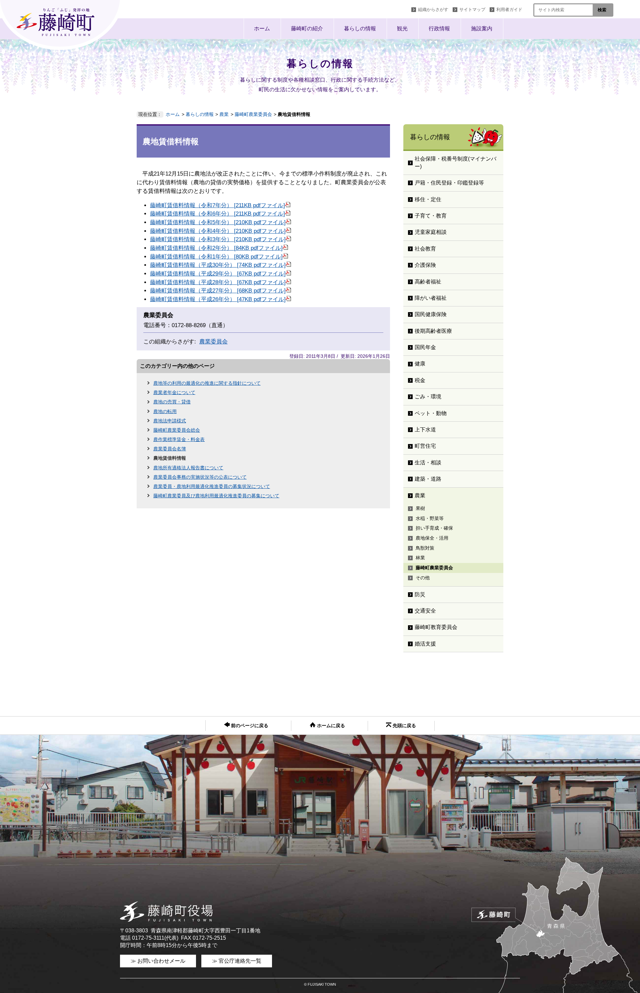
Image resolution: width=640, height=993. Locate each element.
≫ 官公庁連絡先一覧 (236, 961)
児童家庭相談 (431, 232)
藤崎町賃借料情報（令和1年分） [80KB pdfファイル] (216, 256)
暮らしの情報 (360, 28)
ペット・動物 (431, 413)
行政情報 (439, 28)
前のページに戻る (249, 725)
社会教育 (425, 248)
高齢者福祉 (428, 281)
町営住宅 (425, 446)
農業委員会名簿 (169, 448)
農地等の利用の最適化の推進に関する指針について (207, 383)
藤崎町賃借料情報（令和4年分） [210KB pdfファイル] (218, 231)
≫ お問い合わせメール (158, 961)
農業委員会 (213, 341)
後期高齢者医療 (433, 331)
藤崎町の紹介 (307, 28)
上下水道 (425, 429)
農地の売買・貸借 (172, 401)
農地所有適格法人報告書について (188, 467)
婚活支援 (425, 644)
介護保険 (425, 265)
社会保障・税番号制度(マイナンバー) (455, 162)
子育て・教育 (431, 216)
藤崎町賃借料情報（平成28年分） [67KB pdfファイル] (218, 282)
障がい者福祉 (431, 298)
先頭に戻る (403, 725)
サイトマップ (472, 9)
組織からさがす (433, 9)
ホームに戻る (330, 725)
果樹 (420, 508)
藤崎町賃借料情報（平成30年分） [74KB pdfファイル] (218, 265)
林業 (420, 557)
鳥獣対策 (425, 548)
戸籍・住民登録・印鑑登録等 (449, 183)
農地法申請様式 (169, 420)
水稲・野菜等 (430, 518)
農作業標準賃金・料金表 (179, 439)
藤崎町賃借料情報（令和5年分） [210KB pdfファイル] (218, 222)
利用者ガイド (509, 9)
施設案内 (481, 28)
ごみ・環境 (428, 396)
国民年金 (425, 347)
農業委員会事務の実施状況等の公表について (200, 477)
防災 (420, 594)
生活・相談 (428, 462)
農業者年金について (174, 392)
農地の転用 (165, 411)
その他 (423, 577)
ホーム (262, 28)
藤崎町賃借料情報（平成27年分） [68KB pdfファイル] (218, 290)
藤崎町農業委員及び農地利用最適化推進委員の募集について (216, 495)
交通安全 (425, 611)
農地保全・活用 (432, 538)
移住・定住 (428, 199)
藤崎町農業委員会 (253, 114)
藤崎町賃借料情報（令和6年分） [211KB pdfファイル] (217, 214)
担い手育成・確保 (434, 528)
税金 (420, 380)
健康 (420, 363)
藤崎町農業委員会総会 (176, 430)
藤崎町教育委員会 (436, 627)
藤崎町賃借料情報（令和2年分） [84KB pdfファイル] (216, 248)
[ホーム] (61, 25)
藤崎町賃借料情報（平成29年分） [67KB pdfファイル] (218, 273)
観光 (402, 28)
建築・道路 (428, 479)
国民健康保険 (431, 314)
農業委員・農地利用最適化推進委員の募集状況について (211, 486)
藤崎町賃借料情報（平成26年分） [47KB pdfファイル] (218, 299)
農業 (224, 114)
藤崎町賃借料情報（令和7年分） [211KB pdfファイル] (217, 205)
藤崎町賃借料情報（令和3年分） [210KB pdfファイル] (218, 239)
